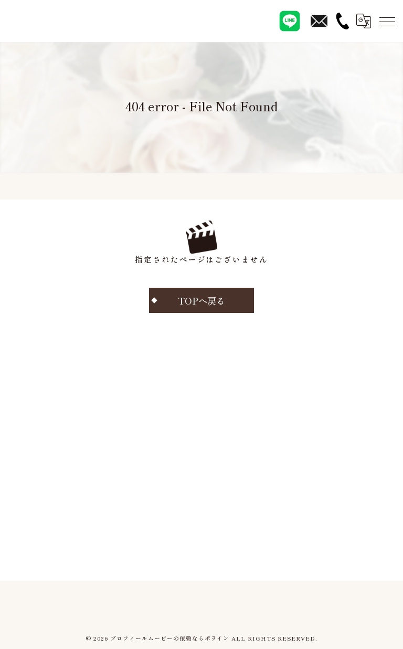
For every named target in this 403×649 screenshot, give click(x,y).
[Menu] (387, 21)
